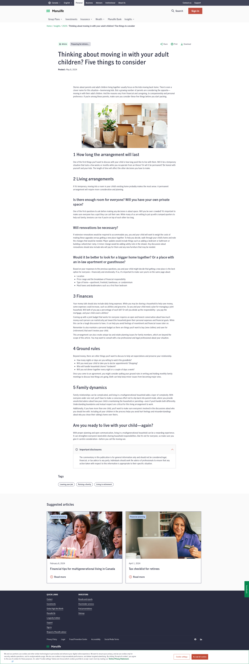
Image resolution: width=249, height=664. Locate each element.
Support (197, 3)
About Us (121, 3)
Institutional (110, 3)
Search (179, 10)
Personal (79, 3)
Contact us (187, 3)
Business (89, 3)
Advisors (99, 3)
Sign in (195, 10)
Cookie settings (182, 657)
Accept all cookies (200, 657)
